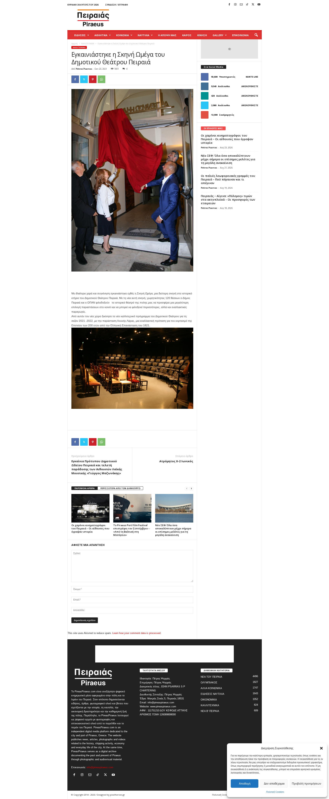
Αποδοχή (244, 783)
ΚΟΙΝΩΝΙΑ (122, 35)
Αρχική (74, 43)
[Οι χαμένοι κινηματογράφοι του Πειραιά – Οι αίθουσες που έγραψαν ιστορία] (90, 508)
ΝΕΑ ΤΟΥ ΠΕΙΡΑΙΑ (211, 676)
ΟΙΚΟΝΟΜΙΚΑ (209, 699)
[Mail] (241, 4)
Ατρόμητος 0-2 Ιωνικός (176, 461)
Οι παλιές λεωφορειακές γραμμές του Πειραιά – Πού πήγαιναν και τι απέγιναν (228, 179)
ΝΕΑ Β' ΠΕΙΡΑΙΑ (210, 711)
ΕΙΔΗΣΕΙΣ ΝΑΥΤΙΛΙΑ (212, 694)
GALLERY (218, 35)
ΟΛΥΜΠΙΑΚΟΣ (209, 682)
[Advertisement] (192, 17)
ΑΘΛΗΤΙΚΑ (100, 35)
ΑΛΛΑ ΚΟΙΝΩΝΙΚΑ (211, 688)
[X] (253, 4)
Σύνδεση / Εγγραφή (116, 4)
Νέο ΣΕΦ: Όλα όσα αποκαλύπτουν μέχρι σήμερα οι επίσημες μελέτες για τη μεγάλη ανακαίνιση (173, 530)
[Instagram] (235, 4)
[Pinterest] (93, 79)
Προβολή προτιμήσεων (306, 783)
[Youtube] (259, 4)
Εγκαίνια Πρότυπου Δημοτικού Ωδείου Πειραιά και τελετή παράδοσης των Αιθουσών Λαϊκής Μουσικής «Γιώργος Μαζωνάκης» (96, 467)
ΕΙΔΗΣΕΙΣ (80, 35)
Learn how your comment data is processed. (136, 633)
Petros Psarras (84, 68)
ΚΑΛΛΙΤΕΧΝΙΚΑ (87, 43)
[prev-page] (187, 488)
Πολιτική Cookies (275, 792)
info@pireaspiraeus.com (100, 767)
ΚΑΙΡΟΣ (187, 35)
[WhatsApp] (101, 79)
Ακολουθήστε (249, 86)
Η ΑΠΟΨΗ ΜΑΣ (167, 35)
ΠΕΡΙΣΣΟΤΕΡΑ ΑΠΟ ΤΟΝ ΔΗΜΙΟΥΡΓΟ (120, 488)
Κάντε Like (252, 76)
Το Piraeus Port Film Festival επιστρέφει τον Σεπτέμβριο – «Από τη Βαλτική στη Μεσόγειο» (131, 530)
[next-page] (191, 488)
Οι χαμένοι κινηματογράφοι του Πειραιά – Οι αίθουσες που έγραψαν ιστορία (90, 528)
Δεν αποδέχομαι (274, 783)
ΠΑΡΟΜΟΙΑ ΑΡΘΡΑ (84, 488)
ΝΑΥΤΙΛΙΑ (143, 35)
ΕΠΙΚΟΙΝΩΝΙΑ (240, 35)
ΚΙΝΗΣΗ (202, 35)
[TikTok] (247, 4)
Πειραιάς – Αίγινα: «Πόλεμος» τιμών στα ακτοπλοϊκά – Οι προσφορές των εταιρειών (228, 199)
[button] (321, 748)
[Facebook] (229, 4)
